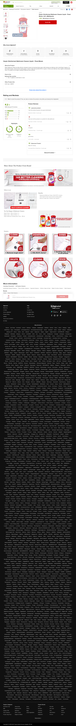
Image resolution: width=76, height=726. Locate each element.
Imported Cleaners (35, 288)
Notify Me (47, 22)
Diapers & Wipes (18, 714)
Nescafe (51, 706)
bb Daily (5, 320)
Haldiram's (40, 714)
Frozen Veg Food (7, 714)
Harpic (40, 12)
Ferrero (51, 714)
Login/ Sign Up (66, 2)
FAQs (28, 307)
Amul (39, 706)
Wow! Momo (52, 712)
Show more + (38, 718)
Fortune (63, 712)
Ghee (27, 706)
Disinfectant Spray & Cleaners (10, 288)
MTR (62, 706)
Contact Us (29, 310)
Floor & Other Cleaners (24, 288)
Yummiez (40, 710)
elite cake (52, 708)
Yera (51, 710)
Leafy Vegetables (30, 712)
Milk (4, 708)
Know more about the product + (38, 90)
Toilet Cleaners (67, 288)
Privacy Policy (6, 314)
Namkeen (17, 710)
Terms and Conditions (8, 318)
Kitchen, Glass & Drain (45, 288)
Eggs (27, 710)
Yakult (62, 710)
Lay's (62, 714)
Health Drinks (18, 708)
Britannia (40, 712)
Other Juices (18, 712)
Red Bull (40, 708)
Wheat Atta (17, 706)
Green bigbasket (7, 312)
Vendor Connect (31, 316)
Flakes (27, 708)
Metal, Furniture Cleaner (58, 288)
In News (5, 310)
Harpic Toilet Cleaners (13, 293)
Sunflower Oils (6, 706)
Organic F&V (6, 710)
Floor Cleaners (6, 712)
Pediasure (63, 708)
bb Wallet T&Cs (30, 314)
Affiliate (5, 316)
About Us (5, 307)
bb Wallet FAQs (30, 312)
